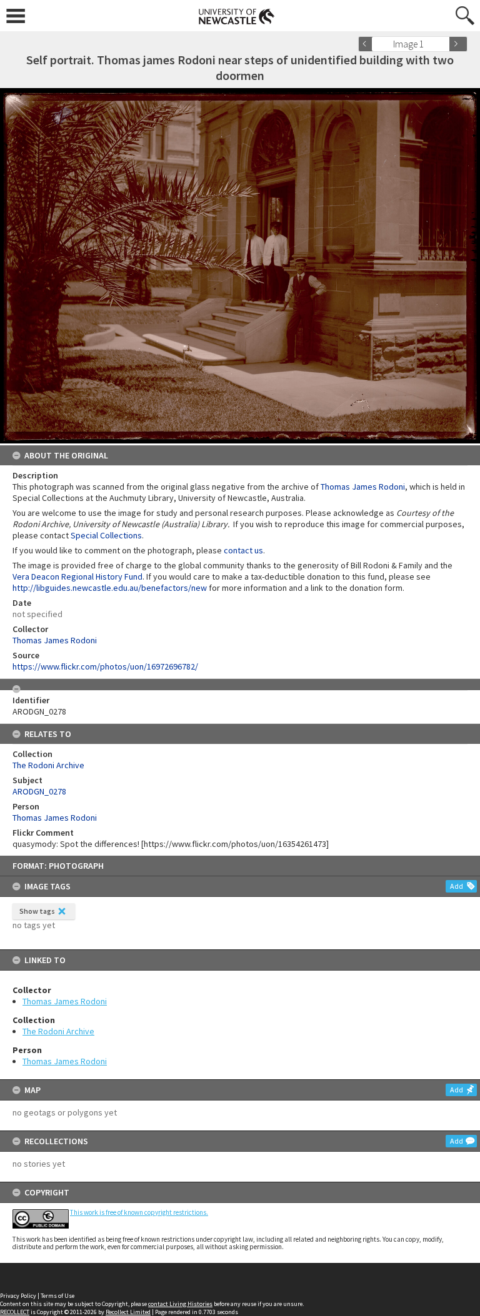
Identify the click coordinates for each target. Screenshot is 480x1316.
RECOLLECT (14, 1312)
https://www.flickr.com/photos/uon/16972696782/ (105, 666)
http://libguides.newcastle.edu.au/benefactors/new (109, 587)
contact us (243, 550)
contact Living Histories (180, 1304)
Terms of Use (57, 1296)
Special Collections (106, 535)
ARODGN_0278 (39, 791)
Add (456, 886)
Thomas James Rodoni (64, 1001)
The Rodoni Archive (58, 1031)
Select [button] (444, 44)
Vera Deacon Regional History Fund (77, 576)
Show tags (37, 911)
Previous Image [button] (367, 44)
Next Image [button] (458, 44)
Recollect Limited (128, 1312)
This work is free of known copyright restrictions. (139, 1212)
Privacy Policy (18, 1296)
